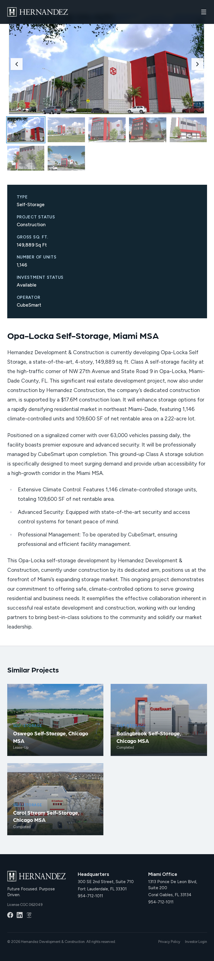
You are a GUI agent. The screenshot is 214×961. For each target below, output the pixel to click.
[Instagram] (29, 915)
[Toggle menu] (203, 12)
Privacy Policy (169, 942)
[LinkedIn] (20, 915)
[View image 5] (188, 129)
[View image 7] (66, 158)
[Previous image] (17, 64)
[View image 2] (66, 129)
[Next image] (197, 64)
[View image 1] (25, 129)
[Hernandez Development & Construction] (37, 12)
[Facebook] (10, 915)
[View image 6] (25, 158)
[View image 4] (147, 129)
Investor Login (196, 942)
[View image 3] (106, 129)
